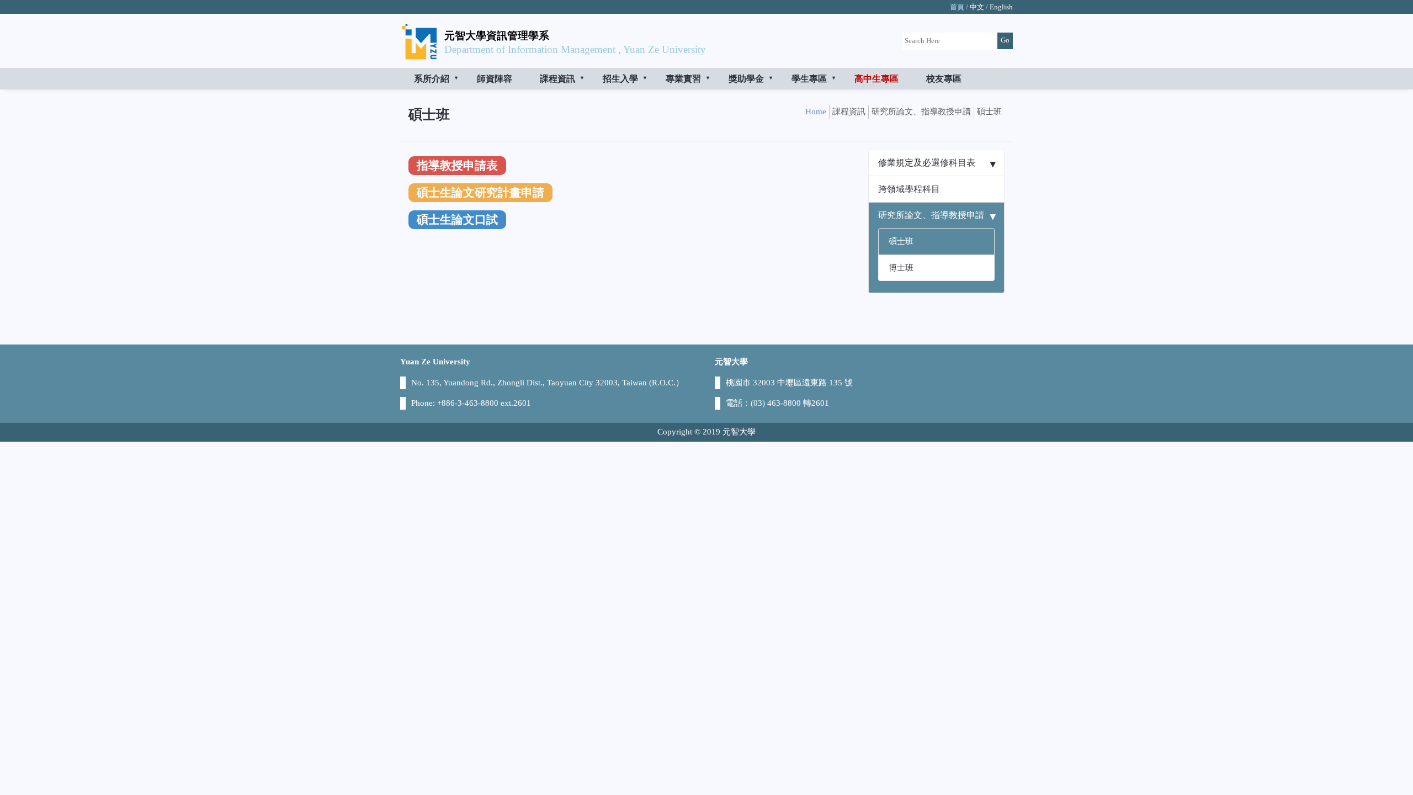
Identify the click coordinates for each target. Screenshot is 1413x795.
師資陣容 (494, 78)
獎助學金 (746, 78)
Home (815, 111)
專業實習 (683, 78)
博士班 (901, 267)
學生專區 (809, 78)
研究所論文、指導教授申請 (931, 215)
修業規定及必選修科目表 (926, 162)
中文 (977, 7)
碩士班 (901, 241)
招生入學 (620, 78)
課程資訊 (557, 78)
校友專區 (944, 78)
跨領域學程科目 (909, 189)
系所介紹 (431, 78)
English (1001, 7)
